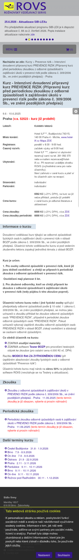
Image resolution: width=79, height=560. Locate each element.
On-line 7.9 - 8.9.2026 (21, 456)
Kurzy (29, 62)
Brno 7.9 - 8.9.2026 (20, 452)
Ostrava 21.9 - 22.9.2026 (23, 459)
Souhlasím (64, 555)
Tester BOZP (37, 346)
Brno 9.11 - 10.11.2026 (22, 470)
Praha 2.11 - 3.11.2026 (22, 463)
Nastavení (44, 555)
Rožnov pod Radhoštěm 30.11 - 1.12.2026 (33, 478)
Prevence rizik (43, 62)
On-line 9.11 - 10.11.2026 (23, 474)
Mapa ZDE (46, 140)
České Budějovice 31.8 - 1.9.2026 (28, 448)
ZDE (67, 211)
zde (32, 34)
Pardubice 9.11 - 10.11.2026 (25, 467)
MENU (10, 49)
